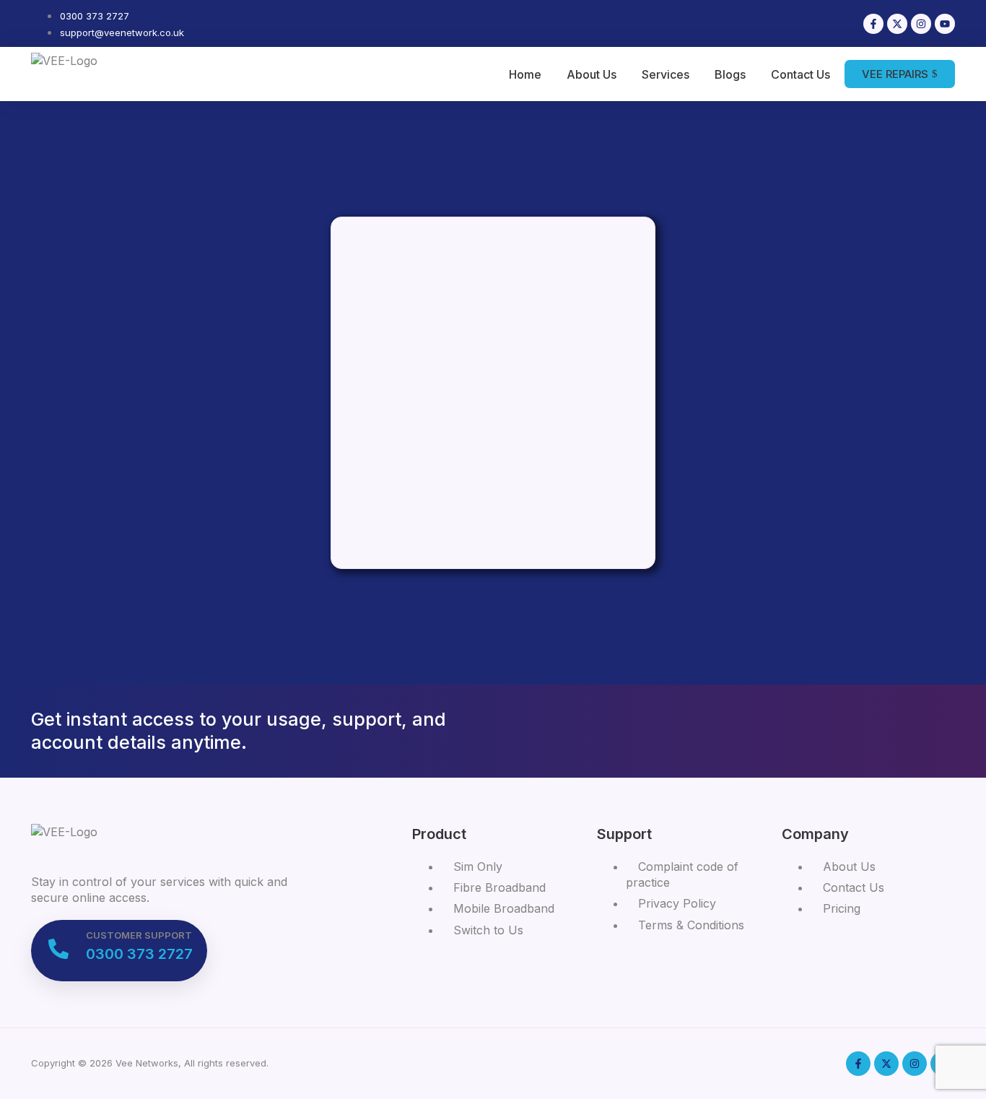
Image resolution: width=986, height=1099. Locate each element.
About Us (591, 74)
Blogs (730, 74)
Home (525, 74)
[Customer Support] (58, 949)
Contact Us (800, 74)
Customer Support (139, 935)
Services (665, 74)
